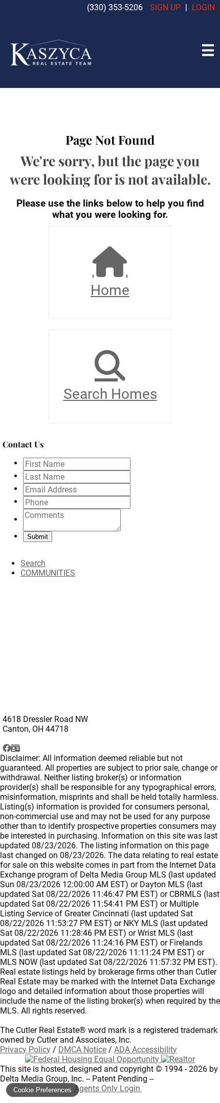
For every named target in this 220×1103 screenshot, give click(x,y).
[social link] (7, 748)
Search (33, 563)
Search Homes (110, 394)
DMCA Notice (82, 1049)
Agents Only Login (108, 1088)
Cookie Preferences (42, 1090)
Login (203, 7)
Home (110, 290)
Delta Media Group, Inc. (42, 1079)
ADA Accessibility (145, 1049)
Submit (37, 537)
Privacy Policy (25, 1049)
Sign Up (165, 7)
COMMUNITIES (47, 573)
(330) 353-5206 (115, 7)
